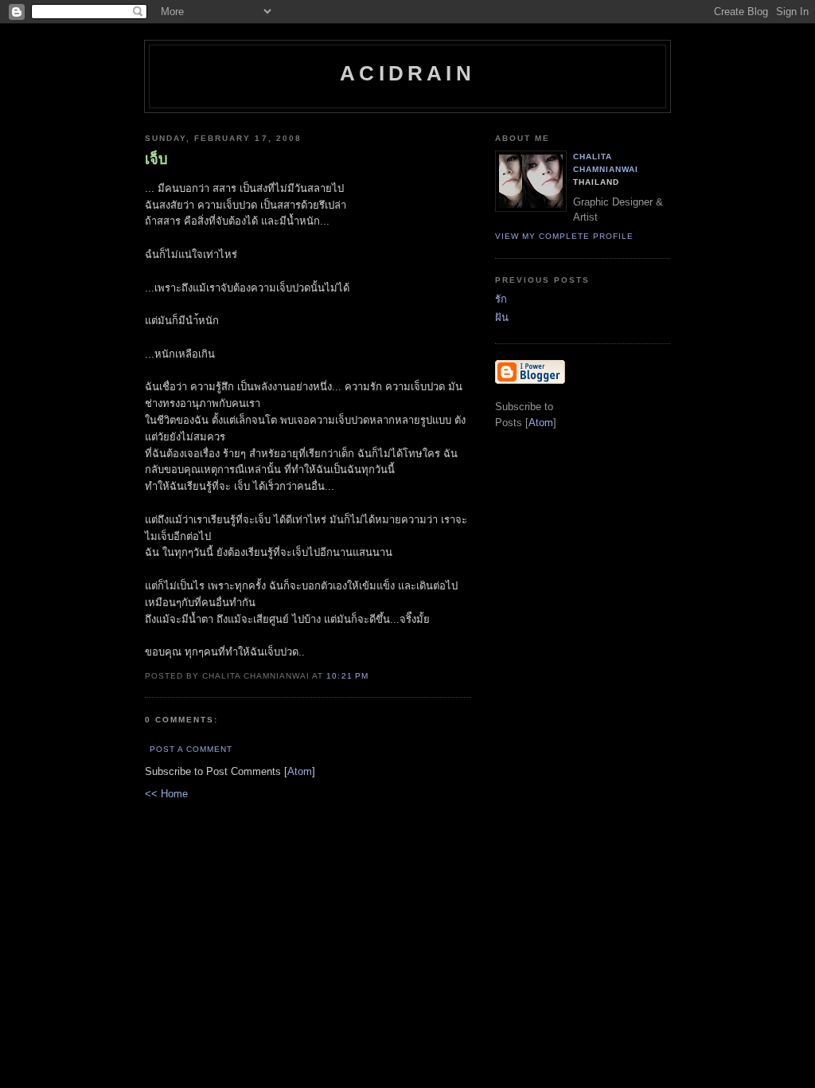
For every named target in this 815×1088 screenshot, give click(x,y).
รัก (501, 299)
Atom (299, 771)
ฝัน (502, 317)
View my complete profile (564, 236)
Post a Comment (191, 749)
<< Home (166, 794)
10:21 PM (347, 675)
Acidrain (407, 73)
